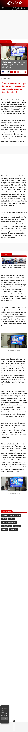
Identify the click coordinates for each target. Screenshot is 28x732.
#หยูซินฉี (4, 530)
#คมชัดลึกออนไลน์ (15, 515)
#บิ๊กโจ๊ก (4, 519)
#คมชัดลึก (5, 515)
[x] (16, 8)
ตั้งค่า (4, 722)
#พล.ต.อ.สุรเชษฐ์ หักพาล (9, 522)
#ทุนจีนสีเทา (16, 526)
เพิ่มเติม (5, 715)
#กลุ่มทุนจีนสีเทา (6, 526)
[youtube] (18, 8)
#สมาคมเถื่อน (13, 530)
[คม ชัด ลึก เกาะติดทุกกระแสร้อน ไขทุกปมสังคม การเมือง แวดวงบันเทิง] (14, 3)
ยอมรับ (4, 718)
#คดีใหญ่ (11, 519)
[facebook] (13, 8)
